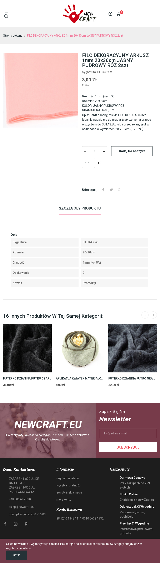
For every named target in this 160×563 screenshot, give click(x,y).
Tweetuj (111, 190)
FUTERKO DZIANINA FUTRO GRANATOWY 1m (132, 378)
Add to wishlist (87, 163)
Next (153, 315)
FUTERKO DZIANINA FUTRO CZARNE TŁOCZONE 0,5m (27, 378)
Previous (145, 315)
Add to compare (99, 163)
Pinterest (119, 190)
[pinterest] (26, 524)
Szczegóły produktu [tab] (80, 208)
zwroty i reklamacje (69, 492)
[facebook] (5, 524)
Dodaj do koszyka (132, 151)
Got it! (16, 555)
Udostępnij (103, 190)
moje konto (63, 499)
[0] (118, 14)
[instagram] (16, 524)
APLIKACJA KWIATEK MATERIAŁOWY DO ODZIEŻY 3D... (80, 378)
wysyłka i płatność (68, 485)
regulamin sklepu (67, 478)
